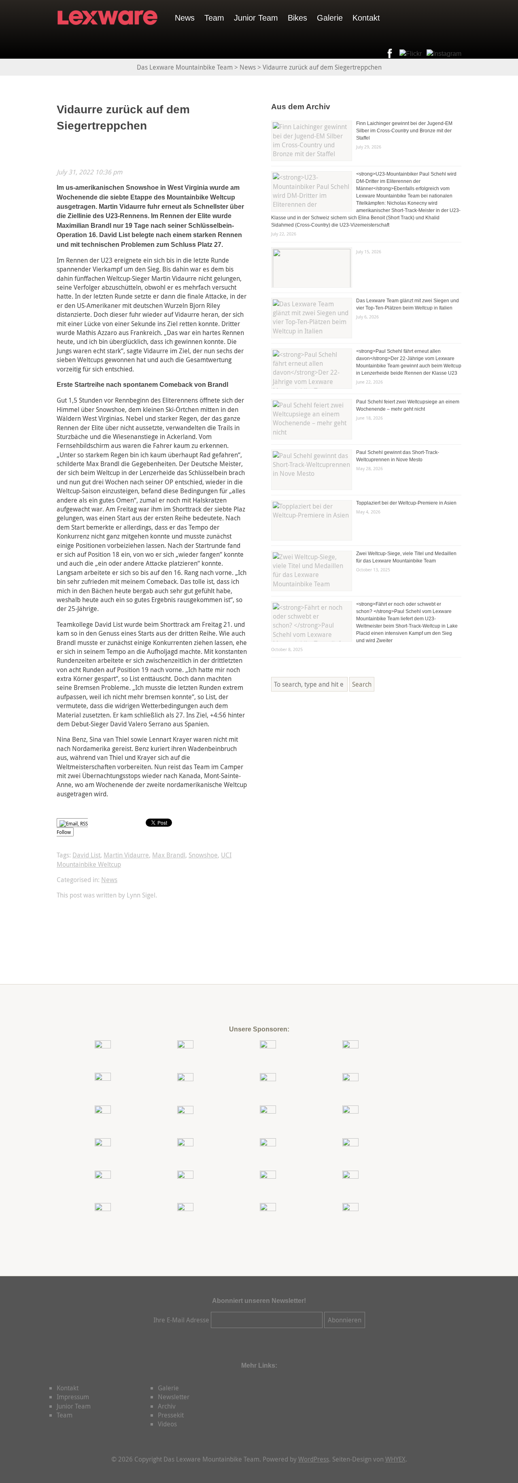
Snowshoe (203, 855)
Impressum (73, 1396)
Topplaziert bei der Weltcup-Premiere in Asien (406, 503)
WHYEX (395, 1459)
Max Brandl (168, 855)
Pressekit (171, 1415)
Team (214, 17)
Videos (167, 1423)
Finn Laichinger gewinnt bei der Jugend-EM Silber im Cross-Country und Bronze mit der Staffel (404, 131)
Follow (64, 832)
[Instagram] (442, 53)
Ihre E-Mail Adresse (181, 1319)
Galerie (330, 17)
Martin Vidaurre (126, 855)
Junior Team (256, 17)
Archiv (167, 1406)
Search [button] (362, 684)
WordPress (313, 1459)
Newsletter (173, 1396)
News (185, 17)
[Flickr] (409, 53)
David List (86, 855)
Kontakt (366, 17)
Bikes (297, 17)
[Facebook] (388, 53)
